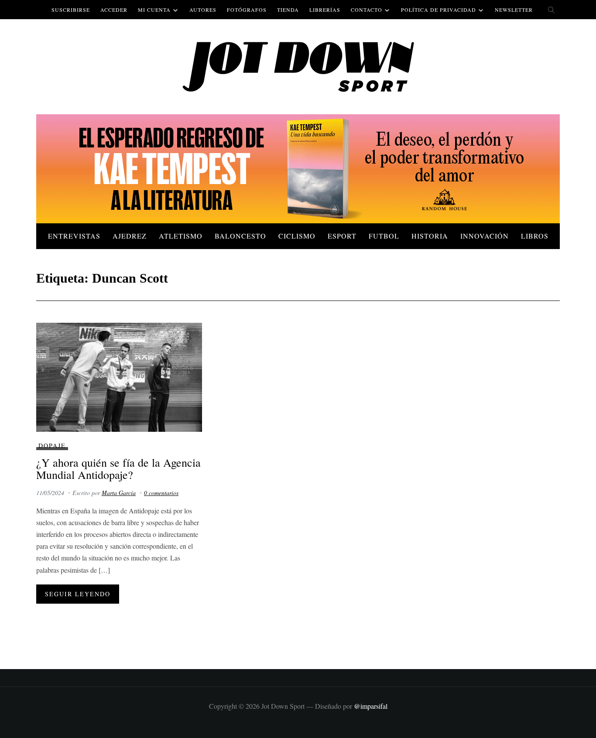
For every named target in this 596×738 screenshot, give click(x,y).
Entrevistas (74, 235)
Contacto (366, 9)
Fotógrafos (247, 9)
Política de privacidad (438, 9)
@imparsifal (370, 706)
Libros (534, 235)
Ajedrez (130, 235)
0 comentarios (161, 493)
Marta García (119, 493)
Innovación (484, 235)
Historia (429, 235)
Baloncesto (240, 235)
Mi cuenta (154, 9)
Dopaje (52, 445)
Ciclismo (296, 235)
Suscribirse (70, 9)
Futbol (384, 235)
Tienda (288, 9)
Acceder (113, 9)
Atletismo (180, 235)
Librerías (324, 9)
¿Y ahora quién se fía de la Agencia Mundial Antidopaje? (118, 468)
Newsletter (514, 9)
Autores (202, 9)
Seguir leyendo (77, 594)
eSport (342, 235)
